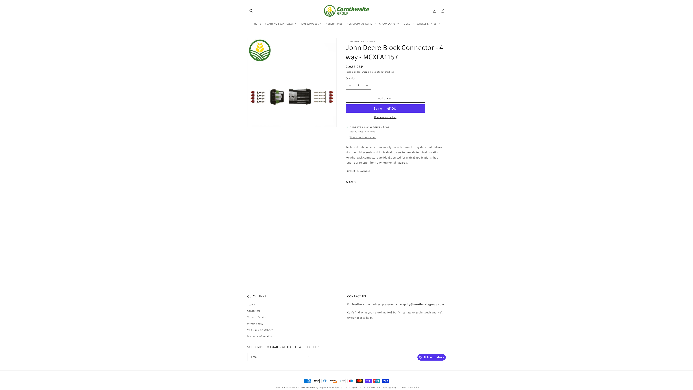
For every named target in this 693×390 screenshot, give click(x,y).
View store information (363, 137)
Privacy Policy (255, 323)
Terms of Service (256, 317)
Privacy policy (352, 387)
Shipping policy (388, 387)
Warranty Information (260, 336)
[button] (251, 11)
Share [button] (352, 181)
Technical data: (355, 147)
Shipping (366, 71)
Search (251, 304)
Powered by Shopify (316, 387)
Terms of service (370, 387)
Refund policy (335, 387)
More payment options (385, 117)
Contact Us (253, 310)
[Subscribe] (308, 357)
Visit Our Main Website (260, 330)
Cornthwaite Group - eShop (294, 387)
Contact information (409, 387)
